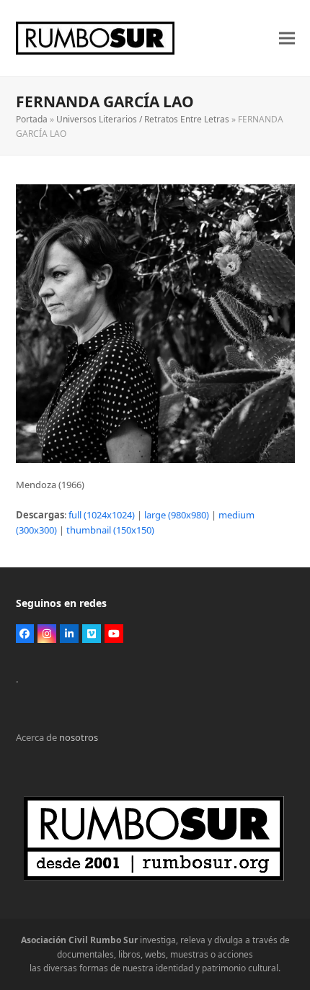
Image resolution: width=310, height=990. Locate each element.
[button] (287, 38)
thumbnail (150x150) (110, 529)
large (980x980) (176, 514)
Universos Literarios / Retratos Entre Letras (142, 119)
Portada (32, 119)
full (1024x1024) (101, 514)
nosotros (78, 737)
